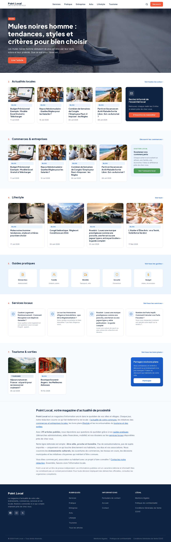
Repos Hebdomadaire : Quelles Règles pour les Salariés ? (50, 111)
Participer (147, 381)
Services (57, 4)
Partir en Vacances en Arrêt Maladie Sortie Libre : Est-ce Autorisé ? (108, 112)
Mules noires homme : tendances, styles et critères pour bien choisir (47, 33)
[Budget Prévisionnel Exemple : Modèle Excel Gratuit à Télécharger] (21, 94)
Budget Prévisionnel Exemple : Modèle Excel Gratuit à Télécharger (20, 112)
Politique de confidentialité (146, 503)
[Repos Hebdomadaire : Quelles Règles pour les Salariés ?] (50, 94)
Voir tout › (159, 198)
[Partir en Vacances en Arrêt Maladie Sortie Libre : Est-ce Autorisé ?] (109, 94)
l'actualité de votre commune (103, 419)
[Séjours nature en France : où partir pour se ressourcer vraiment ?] (22, 365)
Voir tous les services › (153, 303)
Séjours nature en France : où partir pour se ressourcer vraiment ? (21, 383)
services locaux (116, 435)
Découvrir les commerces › (151, 139)
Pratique (68, 4)
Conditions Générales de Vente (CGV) (148, 539)
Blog (11, 19)
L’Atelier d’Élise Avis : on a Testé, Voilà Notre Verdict (144, 231)
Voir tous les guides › (154, 264)
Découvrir (156, 4)
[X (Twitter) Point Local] (22, 513)
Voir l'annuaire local (147, 171)
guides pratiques (120, 432)
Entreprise (80, 4)
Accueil (105, 503)
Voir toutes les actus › (154, 82)
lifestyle (86, 423)
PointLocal (15, 493)
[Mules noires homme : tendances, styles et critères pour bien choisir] (26, 213)
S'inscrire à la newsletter (144, 115)
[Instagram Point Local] (16, 513)
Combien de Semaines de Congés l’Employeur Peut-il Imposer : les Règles (79, 112)
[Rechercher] (146, 4)
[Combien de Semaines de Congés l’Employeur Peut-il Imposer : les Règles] (79, 94)
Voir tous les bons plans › (152, 352)
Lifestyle (101, 4)
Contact (105, 508)
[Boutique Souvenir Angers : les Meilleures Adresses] (52, 365)
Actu (91, 4)
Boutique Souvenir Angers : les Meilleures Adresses (51, 382)
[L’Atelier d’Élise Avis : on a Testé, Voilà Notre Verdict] (144, 213)
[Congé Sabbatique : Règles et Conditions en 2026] (66, 213)
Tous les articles (76, 528)
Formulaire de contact (111, 498)
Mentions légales (142, 498)
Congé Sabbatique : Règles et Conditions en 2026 (64, 231)
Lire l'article (17, 60)
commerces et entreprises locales (52, 423)
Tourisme (113, 4)
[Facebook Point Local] (10, 513)
